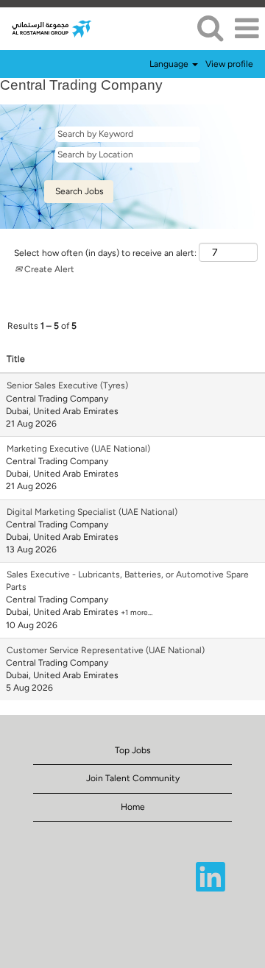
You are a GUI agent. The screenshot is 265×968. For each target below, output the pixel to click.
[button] (246, 28)
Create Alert (48, 269)
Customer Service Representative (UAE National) (106, 650)
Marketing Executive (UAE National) (78, 449)
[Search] (209, 27)
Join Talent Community (133, 778)
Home (133, 807)
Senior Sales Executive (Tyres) (67, 385)
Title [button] (16, 359)
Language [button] (170, 64)
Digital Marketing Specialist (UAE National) (92, 512)
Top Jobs (133, 750)
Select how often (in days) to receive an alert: (105, 253)
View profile (229, 64)
